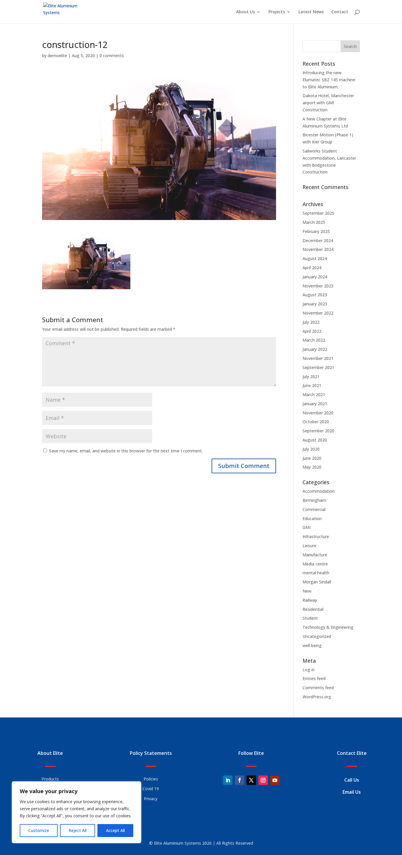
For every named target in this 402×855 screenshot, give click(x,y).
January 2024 (315, 277)
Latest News (311, 12)
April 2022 (312, 331)
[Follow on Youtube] (275, 780)
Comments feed (318, 687)
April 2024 (312, 267)
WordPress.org (317, 696)
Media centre (315, 564)
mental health (316, 572)
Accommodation (319, 491)
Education (312, 518)
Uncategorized (317, 636)
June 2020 (312, 458)
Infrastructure (316, 536)
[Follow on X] (251, 780)
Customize (38, 830)
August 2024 (315, 258)
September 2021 (318, 367)
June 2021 (312, 385)
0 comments (111, 55)
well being (312, 645)
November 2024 (318, 249)
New (307, 591)
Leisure (309, 545)
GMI (306, 527)
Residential (313, 609)
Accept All (115, 830)
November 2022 (318, 313)
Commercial (314, 509)
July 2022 (311, 322)
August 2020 (315, 440)
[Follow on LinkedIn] (227, 780)
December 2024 (318, 240)
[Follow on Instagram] (263, 780)
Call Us (351, 780)
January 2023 (315, 304)
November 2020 (318, 413)
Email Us (352, 792)
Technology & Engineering (328, 627)
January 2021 (315, 403)
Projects (276, 12)
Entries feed (314, 678)
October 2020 (316, 421)
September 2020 (318, 431)
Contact (339, 12)
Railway (310, 600)
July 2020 (311, 449)
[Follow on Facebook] (239, 780)
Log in (309, 669)
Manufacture (315, 555)
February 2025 (316, 231)
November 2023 (318, 286)
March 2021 (314, 394)
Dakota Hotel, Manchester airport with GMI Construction (328, 103)
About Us (245, 12)
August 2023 (315, 294)
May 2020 (312, 467)
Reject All (78, 830)
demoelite (57, 55)
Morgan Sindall (317, 582)
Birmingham (314, 500)
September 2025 (318, 213)
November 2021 (318, 358)
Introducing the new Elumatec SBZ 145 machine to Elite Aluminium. (329, 80)
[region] (76, 812)
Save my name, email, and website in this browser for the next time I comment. (126, 451)
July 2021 (311, 376)
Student (310, 618)
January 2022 (315, 349)
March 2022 (314, 340)
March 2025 (314, 222)
